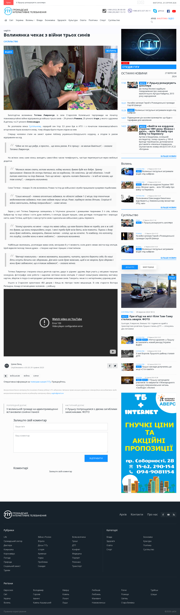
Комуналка (8, 549)
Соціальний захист (12, 566)
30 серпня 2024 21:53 (154, 364)
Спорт (103, 20)
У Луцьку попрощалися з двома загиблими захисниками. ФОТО (91, 410)
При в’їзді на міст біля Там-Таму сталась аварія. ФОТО (147, 318)
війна (27, 376)
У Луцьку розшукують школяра (30, 2)
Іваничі (36, 598)
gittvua (161, 10)
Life (5, 537)
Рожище (139, 233)
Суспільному (35, 126)
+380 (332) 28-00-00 (116, 9)
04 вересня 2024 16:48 (154, 351)
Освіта (83, 20)
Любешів (96, 590)
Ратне (124, 590)
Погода (7, 557)
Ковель (65, 594)
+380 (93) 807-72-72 (116, 12)
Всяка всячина (79, 537)
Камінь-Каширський (42, 602)
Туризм (7, 570)
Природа (8, 562)
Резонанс (76, 562)
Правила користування (15, 611)
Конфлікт (76, 549)
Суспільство (114, 20)
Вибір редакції (148, 267)
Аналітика (162, 18)
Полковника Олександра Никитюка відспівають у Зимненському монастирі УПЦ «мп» (155, 201)
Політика (93, 20)
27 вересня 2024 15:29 (154, 168)
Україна (19, 20)
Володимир (38, 590)
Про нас (152, 514)
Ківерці (65, 590)
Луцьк (138, 220)
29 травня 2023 (37, 367)
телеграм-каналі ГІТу (40, 381)
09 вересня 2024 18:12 (145, 312)
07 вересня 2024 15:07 (154, 337)
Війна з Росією (44, 537)
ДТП (74, 545)
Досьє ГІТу (43, 545)
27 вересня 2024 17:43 (149, 220)
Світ (11, 20)
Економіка (50, 20)
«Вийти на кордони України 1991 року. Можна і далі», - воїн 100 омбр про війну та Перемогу (156, 130)
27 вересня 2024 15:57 (151, 233)
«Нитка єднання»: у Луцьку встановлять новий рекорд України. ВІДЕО (155, 342)
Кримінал (42, 553)
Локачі (65, 598)
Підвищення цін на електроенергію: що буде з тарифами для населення (149, 118)
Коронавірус (9, 553)
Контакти (137, 514)
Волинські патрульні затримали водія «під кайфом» (151, 111)
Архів (153, 18)
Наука (40, 557)
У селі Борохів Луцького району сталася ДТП (155, 354)
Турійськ (154, 590)
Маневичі (96, 598)
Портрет (76, 557)
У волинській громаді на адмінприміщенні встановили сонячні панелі (32, 410)
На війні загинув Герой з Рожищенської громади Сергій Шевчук (150, 104)
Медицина (77, 553)
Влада (39, 20)
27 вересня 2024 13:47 (154, 195)
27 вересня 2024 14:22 (154, 182)
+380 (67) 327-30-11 (142, 10)
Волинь (30, 20)
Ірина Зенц (16, 364)
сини (36, 376)
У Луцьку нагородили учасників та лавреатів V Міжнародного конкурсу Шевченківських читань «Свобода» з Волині (155, 384)
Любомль (96, 594)
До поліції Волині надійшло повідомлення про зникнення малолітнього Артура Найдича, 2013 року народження (156, 92)
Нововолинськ (98, 602)
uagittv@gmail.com (57, 393)
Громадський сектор (13, 541)
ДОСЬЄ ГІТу (130, 267)
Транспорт (77, 566)
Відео (171, 18)
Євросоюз (8, 590)
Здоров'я (61, 20)
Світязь (124, 598)
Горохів (36, 594)
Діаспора (8, 545)
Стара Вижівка (127, 602)
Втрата (41, 541)
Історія (41, 549)
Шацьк (154, 594)
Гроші (75, 541)
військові (15, 376)
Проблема (43, 562)
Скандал (41, 566)
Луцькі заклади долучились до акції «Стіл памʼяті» (154, 368)
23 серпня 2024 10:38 (151, 377)
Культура (73, 20)
